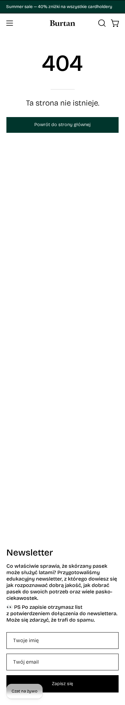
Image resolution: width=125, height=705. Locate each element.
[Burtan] (62, 23)
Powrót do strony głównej (62, 124)
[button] (101, 23)
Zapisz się (62, 683)
